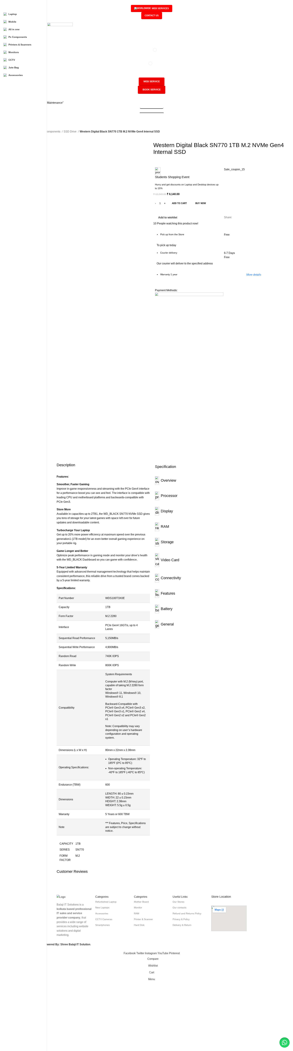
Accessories (101, 913)
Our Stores (178, 901)
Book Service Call (151, 107)
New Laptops (102, 907)
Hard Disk (139, 925)
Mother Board (141, 901)
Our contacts (179, 907)
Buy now (200, 203)
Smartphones (102, 925)
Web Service (151, 81)
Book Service (152, 89)
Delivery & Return (182, 925)
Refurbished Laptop (105, 901)
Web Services (160, 8)
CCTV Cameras (103, 919)
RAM (136, 913)
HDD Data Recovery (152, 111)
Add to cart (179, 203)
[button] (284, 1042)
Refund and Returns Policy (187, 913)
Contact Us (152, 15)
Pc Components (51, 131)
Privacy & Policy (181, 919)
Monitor (138, 907)
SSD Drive (70, 131)
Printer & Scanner (143, 919)
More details (253, 274)
